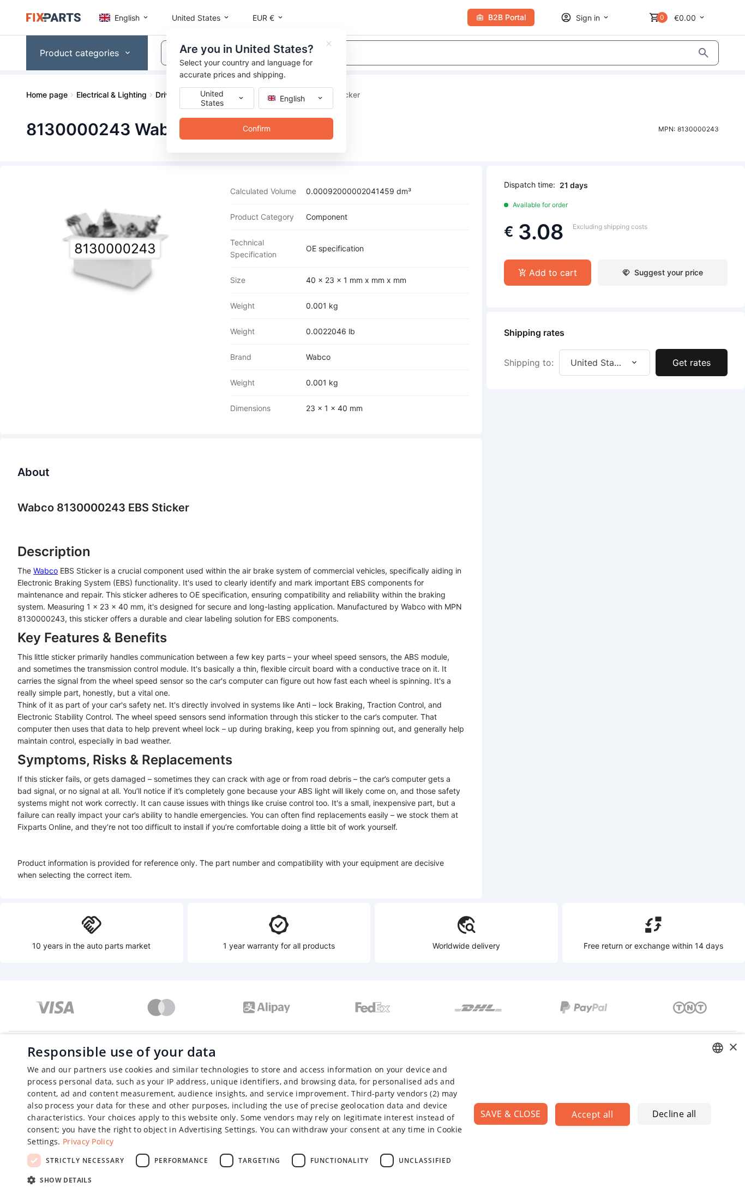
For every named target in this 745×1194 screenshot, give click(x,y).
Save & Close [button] (510, 1114)
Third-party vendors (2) (395, 1093)
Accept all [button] (592, 1114)
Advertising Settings (217, 1129)
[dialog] (372, 1114)
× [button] (733, 1048)
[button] (249, 1179)
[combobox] (717, 1047)
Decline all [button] (674, 1114)
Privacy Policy (88, 1141)
